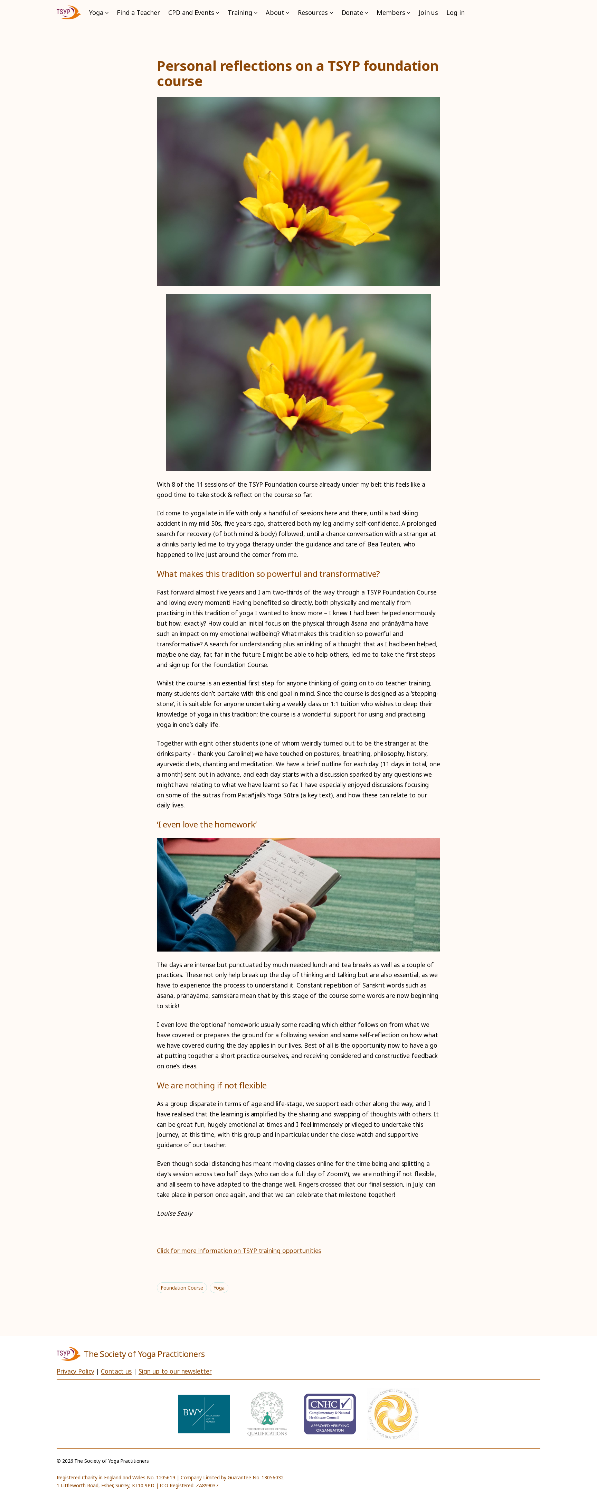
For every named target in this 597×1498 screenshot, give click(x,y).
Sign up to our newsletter (175, 1371)
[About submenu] (288, 13)
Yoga (219, 1287)
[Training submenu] (256, 13)
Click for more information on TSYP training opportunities (239, 1250)
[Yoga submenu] (107, 13)
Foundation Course (182, 1287)
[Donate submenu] (366, 13)
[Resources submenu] (331, 13)
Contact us (116, 1371)
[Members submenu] (408, 13)
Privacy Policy (75, 1371)
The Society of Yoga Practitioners (144, 1353)
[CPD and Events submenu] (217, 13)
